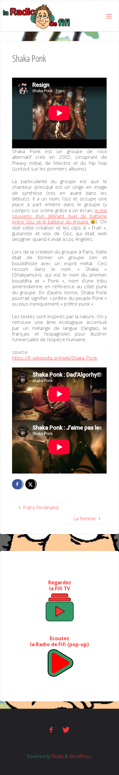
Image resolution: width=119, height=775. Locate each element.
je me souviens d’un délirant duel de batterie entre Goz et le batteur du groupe (59, 216)
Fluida (56, 756)
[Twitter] (66, 729)
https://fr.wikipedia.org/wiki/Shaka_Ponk (54, 358)
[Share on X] (31, 484)
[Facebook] (51, 729)
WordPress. (80, 756)
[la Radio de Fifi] (37, 16)
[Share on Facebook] (17, 484)
